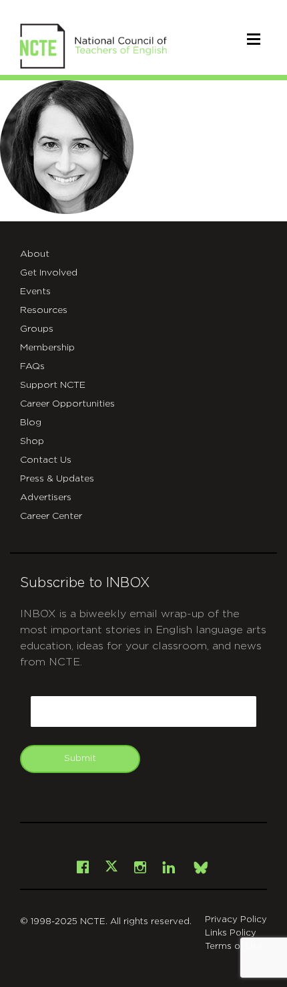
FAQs (32, 366)
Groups (36, 329)
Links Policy (230, 933)
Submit (80, 758)
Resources (43, 310)
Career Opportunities (67, 404)
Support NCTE (52, 385)
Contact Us (45, 460)
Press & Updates (57, 478)
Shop (32, 441)
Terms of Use (233, 946)
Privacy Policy (236, 919)
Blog (30, 422)
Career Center (51, 516)
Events (35, 291)
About (34, 254)
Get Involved (48, 273)
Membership (47, 347)
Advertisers (45, 497)
